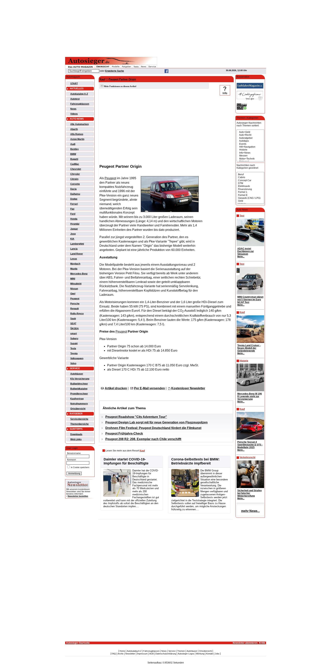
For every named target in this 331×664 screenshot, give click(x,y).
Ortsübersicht (77, 408)
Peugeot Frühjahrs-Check (124, 433)
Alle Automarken (79, 124)
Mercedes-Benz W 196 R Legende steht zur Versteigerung (249, 396)
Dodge (73, 199)
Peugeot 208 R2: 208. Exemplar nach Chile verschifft (143, 439)
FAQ (114, 653)
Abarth (74, 129)
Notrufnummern (79, 403)
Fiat (72, 209)
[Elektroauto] (250, 186)
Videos (74, 114)
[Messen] (250, 155)
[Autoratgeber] (250, 138)
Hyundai (74, 224)
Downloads (76, 434)
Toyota (74, 353)
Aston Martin (77, 139)
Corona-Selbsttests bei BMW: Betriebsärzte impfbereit (195, 461)
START (74, 83)
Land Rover (76, 253)
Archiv (121, 653)
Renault (74, 308)
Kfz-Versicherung (79, 378)
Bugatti (74, 159)
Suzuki (74, 343)
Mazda (73, 268)
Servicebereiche (79, 419)
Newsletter (130, 653)
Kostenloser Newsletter (188, 388)
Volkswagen (76, 358)
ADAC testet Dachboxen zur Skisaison (245, 251)
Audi (72, 144)
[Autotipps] (250, 141)
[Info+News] (250, 152)
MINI (72, 278)
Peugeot (74, 298)
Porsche (74, 303)
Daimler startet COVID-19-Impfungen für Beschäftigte (126, 461)
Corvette (75, 184)
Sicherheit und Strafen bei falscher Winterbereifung (249, 493)
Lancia (74, 248)
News (73, 109)
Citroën (74, 179)
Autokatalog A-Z (79, 94)
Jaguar (74, 229)
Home (122, 651)
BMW (73, 154)
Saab (73, 318)
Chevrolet (75, 169)
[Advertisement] (165, 28)
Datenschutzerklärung (165, 653)
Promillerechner (79, 393)
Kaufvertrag (77, 398)
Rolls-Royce (77, 313)
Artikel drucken (116, 388)
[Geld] (250, 201)
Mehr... (240, 256)
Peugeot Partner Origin (122, 79)
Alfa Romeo (76, 134)
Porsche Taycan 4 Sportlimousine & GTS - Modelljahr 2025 (250, 445)
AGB (151, 653)
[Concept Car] (250, 180)
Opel (72, 293)
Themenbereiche (79, 424)
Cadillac (74, 164)
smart (73, 333)
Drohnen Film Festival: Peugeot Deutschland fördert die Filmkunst (153, 428)
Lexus (73, 258)
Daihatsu (75, 194)
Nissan (74, 288)
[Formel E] (250, 195)
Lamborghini (77, 243)
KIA (72, 238)
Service (171, 651)
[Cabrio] (250, 177)
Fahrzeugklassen (79, 104)
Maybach (75, 263)
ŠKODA (74, 328)
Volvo (73, 363)
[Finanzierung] (250, 189)
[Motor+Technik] (250, 158)
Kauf (102, 79)
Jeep (73, 234)
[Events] (250, 144)
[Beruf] (250, 174)
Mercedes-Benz (79, 273)
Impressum (142, 653)
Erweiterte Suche (114, 71)
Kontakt (209, 653)
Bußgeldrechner (79, 383)
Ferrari (74, 204)
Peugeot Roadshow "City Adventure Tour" (136, 416)
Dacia (73, 189)
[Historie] (250, 149)
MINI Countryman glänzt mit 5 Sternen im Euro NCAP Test (250, 300)
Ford (72, 214)
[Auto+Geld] (250, 132)
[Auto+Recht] (250, 135)
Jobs (217, 653)
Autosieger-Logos (186, 653)
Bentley (74, 149)
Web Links (76, 439)
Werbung (200, 653)
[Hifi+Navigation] (250, 146)
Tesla (73, 348)
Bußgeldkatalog (78, 388)
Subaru (74, 338)
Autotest (75, 99)
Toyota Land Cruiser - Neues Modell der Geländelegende (249, 348)
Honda (73, 219)
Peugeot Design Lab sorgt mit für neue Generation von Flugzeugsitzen (156, 422)
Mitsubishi (75, 283)
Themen (181, 651)
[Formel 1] (250, 192)
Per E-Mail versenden (149, 388)
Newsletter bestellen (78, 496)
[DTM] (250, 183)
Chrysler (75, 174)
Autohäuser (76, 373)
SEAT (73, 323)
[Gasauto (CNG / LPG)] (250, 198)
